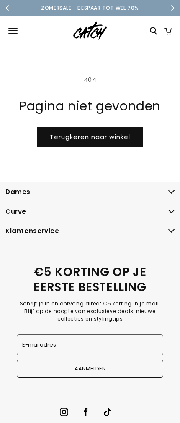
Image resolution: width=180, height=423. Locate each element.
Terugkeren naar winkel (90, 136)
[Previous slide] (7, 8)
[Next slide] (172, 8)
